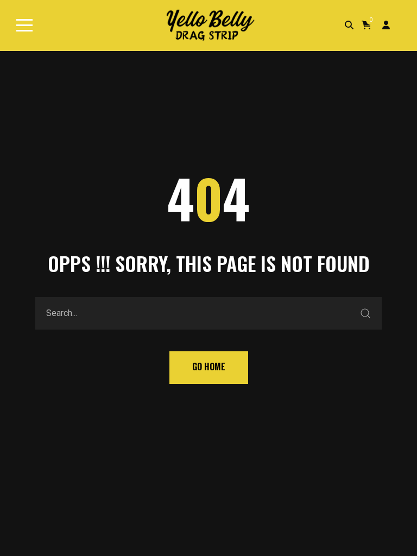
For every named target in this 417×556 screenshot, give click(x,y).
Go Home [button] (208, 366)
